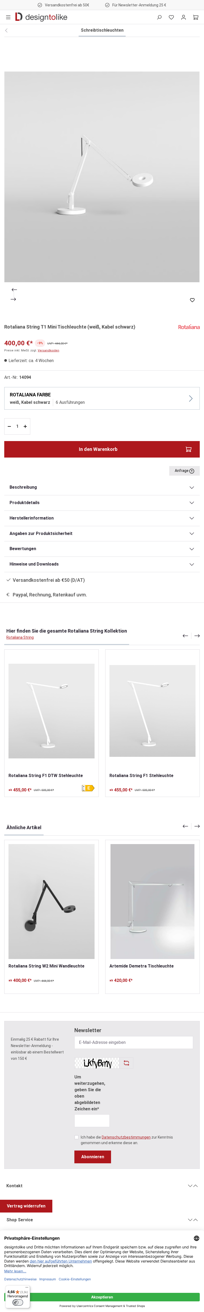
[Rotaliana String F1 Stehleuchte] (152, 711)
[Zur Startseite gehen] (41, 17)
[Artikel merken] (192, 300)
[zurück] (6, 30)
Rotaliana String (20, 637)
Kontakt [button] (14, 1185)
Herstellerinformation (32, 518)
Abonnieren (92, 1156)
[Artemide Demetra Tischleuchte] (152, 901)
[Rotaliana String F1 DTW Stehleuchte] (51, 711)
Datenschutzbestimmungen (126, 1137)
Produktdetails (25, 502)
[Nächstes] (13, 299)
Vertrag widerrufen (26, 1206)
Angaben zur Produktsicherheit (41, 533)
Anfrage (182, 470)
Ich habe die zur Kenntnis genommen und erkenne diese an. (127, 1140)
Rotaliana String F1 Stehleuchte (141, 775)
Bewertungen (23, 548)
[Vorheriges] (13, 289)
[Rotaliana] (189, 326)
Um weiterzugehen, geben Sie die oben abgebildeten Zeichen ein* (89, 1092)
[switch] (17, 1302)
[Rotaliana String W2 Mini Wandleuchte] (51, 901)
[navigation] (191, 636)
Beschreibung (23, 487)
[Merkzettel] (171, 17)
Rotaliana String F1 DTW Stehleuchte (45, 775)
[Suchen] (159, 17)
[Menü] (8, 17)
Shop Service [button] (19, 1219)
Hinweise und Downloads (34, 564)
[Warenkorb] (196, 17)
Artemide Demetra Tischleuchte (141, 966)
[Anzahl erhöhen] (26, 426)
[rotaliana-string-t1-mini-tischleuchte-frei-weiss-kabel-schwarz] (101, 177)
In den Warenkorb (98, 449)
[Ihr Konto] (183, 17)
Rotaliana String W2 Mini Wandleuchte (46, 966)
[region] (102, 177)
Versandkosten (48, 350)
